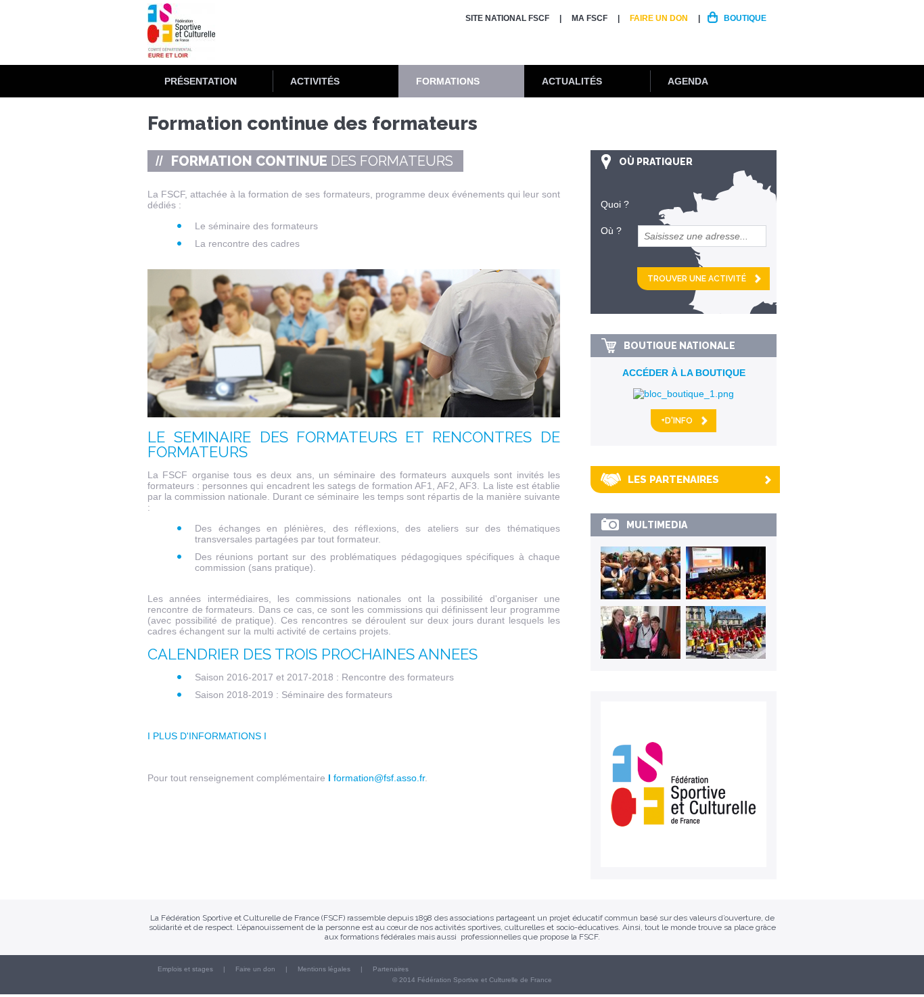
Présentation (200, 81)
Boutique (745, 18)
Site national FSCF (507, 18)
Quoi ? (615, 204)
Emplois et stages (185, 969)
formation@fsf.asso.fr (379, 777)
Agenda (688, 81)
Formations (448, 81)
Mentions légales (324, 969)
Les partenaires (673, 479)
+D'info (677, 420)
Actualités (572, 81)
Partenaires (391, 969)
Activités (315, 81)
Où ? (611, 230)
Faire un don (659, 18)
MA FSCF (589, 18)
